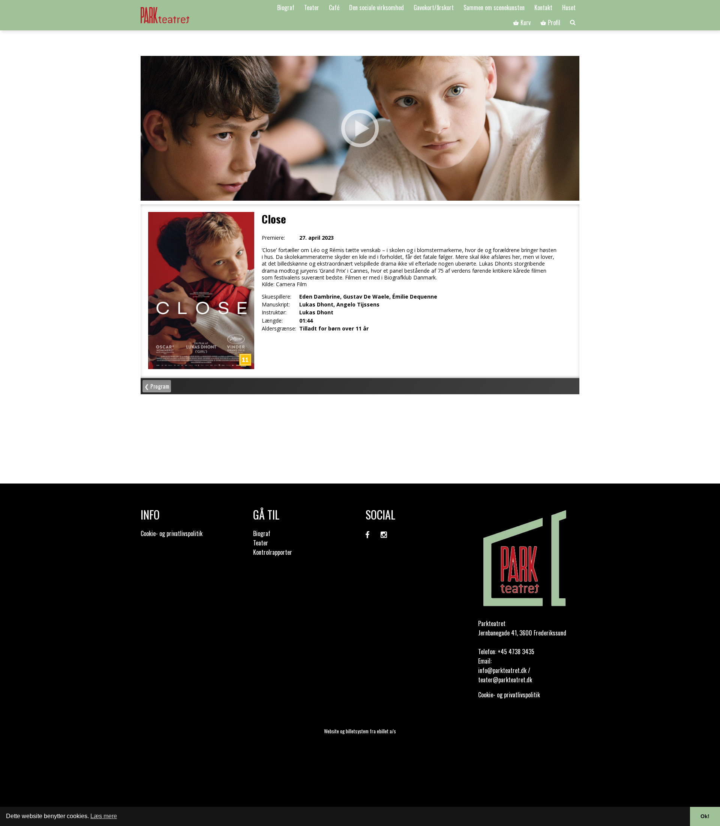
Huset (569, 7)
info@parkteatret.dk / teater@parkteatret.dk (505, 675)
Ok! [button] (705, 816)
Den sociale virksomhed (376, 7)
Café (334, 7)
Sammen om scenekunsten (494, 7)
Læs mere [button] (103, 816)
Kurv (525, 22)
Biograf (285, 7)
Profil (553, 22)
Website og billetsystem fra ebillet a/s (360, 731)
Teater (311, 7)
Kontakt (543, 7)
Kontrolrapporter (272, 552)
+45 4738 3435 (516, 651)
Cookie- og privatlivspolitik (171, 533)
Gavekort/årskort (434, 7)
